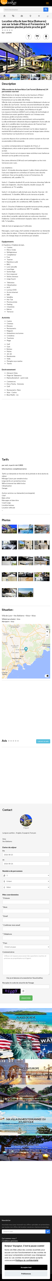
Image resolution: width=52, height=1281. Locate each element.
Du (3, 851)
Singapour (22, 1103)
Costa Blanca (9, 1132)
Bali (17, 1020)
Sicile (27, 1127)
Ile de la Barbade (37, 1024)
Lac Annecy (40, 1152)
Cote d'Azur (8, 1124)
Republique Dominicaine (21, 1024)
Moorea (46, 1029)
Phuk (20, 1098)
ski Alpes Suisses (29, 1152)
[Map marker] (26, 649)
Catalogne (26, 1132)
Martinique (25, 1022)
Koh (24, 1098)
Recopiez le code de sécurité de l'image (18, 983)
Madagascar (30, 1147)
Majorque (39, 1124)
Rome (6, 1071)
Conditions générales (10, 1241)
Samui (28, 1098)
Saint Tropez (35, 1071)
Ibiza (33, 1124)
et (22, 1098)
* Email (5, 916)
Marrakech (8, 1150)
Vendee (40, 1132)
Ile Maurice (15, 1027)
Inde (20, 1101)
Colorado (26, 1048)
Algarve (36, 1129)
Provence (44, 1071)
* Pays (4, 943)
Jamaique (9, 1024)
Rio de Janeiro (9, 1147)
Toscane (34, 1132)
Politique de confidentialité (26, 1260)
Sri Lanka (10, 1029)
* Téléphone (7, 934)
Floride (17, 1022)
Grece (46, 1124)
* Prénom (6, 898)
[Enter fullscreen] (47, 627)
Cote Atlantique (18, 1124)
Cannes (23, 1071)
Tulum (27, 1150)
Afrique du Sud (20, 1147)
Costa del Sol (44, 1129)
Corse (15, 1127)
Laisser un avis (43, 741)
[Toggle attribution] (47, 675)
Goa (23, 1101)
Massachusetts (35, 1045)
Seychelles (23, 1027)
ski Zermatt (18, 1152)
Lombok (9, 1101)
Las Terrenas (19, 1029)
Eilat (22, 1150)
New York (15, 1045)
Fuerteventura (16, 1129)
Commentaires (8, 952)
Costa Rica (17, 1150)
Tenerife (43, 1127)
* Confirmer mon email (11, 925)
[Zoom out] (47, 635)
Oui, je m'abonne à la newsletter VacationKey (24, 978)
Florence (12, 1071)
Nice (28, 1071)
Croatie (32, 1127)
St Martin (30, 1020)
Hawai (27, 1045)
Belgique (19, 1073)
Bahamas (42, 1022)
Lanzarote (6, 1129)
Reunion (7, 1098)
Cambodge (36, 1101)
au (3, 860)
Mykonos (8, 1127)
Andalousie (18, 1132)
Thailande (22, 1020)
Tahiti (41, 1029)
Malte (38, 1127)
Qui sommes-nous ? (9, 1238)
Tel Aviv (45, 1147)
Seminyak (38, 1098)
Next (48, 58)
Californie (8, 1045)
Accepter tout (26, 1267)
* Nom (4, 907)
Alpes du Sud (39, 1150)
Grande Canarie (27, 1129)
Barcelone (32, 1073)
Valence (25, 1073)
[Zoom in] (47, 631)
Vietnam (43, 1101)
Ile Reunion (31, 1027)
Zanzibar (38, 1147)
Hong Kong (30, 1103)
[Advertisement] (26, 427)
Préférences (26, 1274)
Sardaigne (21, 1127)
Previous (3, 58)
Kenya (32, 1150)
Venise (18, 1071)
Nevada (44, 1045)
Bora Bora (26, 1031)
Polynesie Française (31, 1029)
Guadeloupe (33, 1022)
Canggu (45, 1098)
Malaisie (15, 1101)
